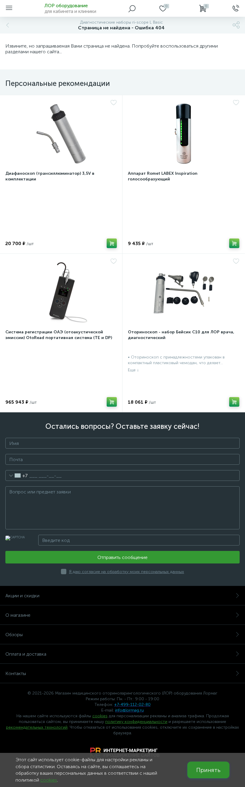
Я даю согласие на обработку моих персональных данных (126, 571)
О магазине (17, 615)
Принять (208, 770)
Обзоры (14, 634)
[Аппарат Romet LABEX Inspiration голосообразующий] (183, 134)
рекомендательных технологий (37, 727)
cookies (100, 715)
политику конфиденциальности (136, 721)
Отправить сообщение (122, 557)
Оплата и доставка (25, 654)
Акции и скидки (22, 595)
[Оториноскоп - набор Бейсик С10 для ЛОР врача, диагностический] (183, 292)
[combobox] (16, 475)
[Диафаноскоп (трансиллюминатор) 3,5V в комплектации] (61, 134)
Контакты (15, 673)
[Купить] (112, 243)
